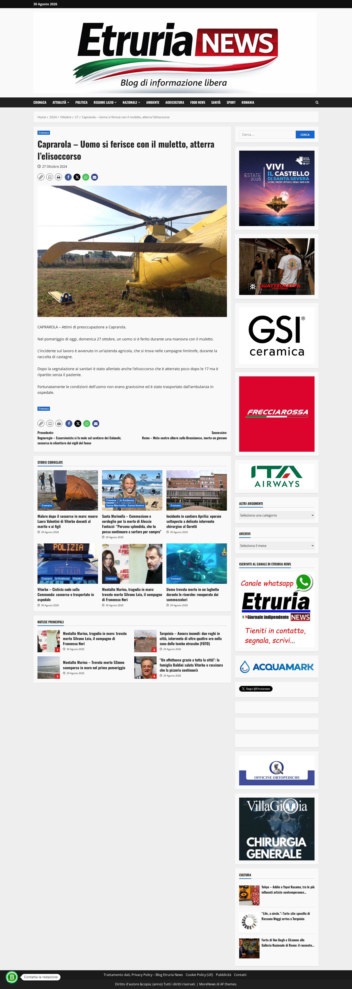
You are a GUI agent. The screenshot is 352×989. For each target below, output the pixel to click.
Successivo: (184, 435)
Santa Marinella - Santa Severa (125, 505)
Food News (197, 102)
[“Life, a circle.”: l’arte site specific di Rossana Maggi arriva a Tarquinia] (249, 922)
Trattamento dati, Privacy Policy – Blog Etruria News (143, 974)
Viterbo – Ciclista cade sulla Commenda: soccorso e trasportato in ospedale (65, 594)
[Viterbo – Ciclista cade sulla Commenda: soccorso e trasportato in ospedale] (67, 563)
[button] (317, 102)
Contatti (240, 974)
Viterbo (77, 578)
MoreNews (207, 984)
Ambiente (152, 102)
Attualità (59, 102)
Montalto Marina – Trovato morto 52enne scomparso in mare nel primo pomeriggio (48, 667)
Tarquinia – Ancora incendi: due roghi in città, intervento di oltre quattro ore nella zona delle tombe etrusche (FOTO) (145, 641)
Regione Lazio (103, 102)
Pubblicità (223, 974)
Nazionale (130, 102)
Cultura (245, 874)
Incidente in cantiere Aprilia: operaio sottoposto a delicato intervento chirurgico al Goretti (193, 521)
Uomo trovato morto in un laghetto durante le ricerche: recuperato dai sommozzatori (192, 594)
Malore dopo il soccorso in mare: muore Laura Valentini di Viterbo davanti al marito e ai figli (67, 521)
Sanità (216, 102)
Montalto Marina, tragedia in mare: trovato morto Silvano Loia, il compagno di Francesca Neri (132, 594)
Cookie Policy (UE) (199, 974)
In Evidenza (127, 500)
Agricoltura (174, 102)
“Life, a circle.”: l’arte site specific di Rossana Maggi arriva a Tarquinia (286, 916)
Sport (231, 102)
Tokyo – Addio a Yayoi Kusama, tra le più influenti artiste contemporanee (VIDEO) (288, 889)
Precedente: (79, 437)
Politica (81, 102)
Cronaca (39, 102)
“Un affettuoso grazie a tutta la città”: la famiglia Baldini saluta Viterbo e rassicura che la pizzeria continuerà (145, 667)
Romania (248, 102)
